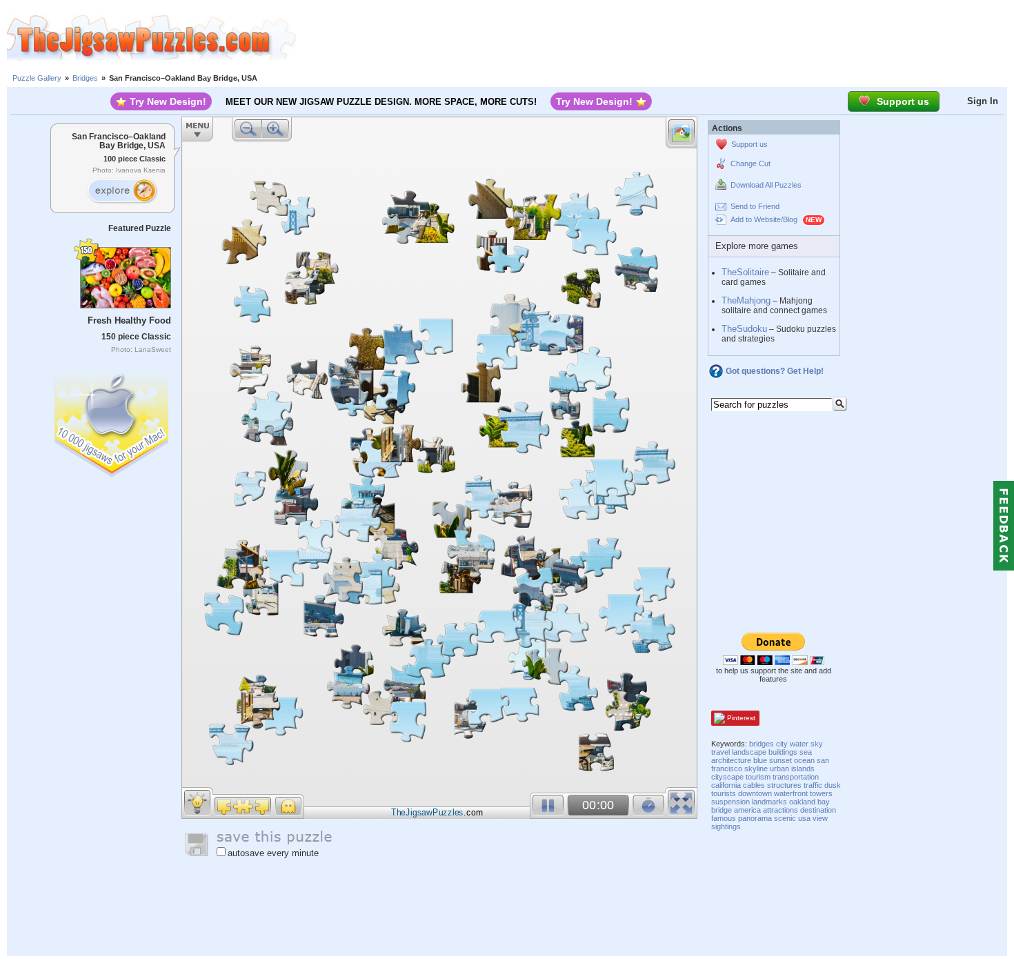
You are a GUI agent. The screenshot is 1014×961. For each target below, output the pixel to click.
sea (805, 752)
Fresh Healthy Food (129, 320)
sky (817, 744)
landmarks (769, 801)
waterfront (791, 793)
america (747, 810)
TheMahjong (746, 300)
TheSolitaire (745, 272)
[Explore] (122, 191)
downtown (755, 793)
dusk (832, 785)
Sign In (982, 101)
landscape (749, 752)
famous (723, 818)
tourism (758, 777)
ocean (804, 760)
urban (779, 768)
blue (760, 760)
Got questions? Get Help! (775, 371)
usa (804, 818)
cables (754, 785)
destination (818, 810)
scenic (785, 818)
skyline (756, 768)
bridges (761, 744)
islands (803, 768)
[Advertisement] (655, 38)
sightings (726, 826)
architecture (731, 760)
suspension (730, 801)
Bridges (85, 78)
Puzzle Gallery (36, 78)
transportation (796, 777)
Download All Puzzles (766, 185)
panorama (755, 818)
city (782, 744)
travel (720, 752)
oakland (802, 801)
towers (821, 793)
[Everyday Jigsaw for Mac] (112, 421)
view (820, 818)
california (726, 785)
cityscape (727, 777)
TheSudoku (744, 329)
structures (784, 785)
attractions (780, 810)
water (799, 744)
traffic (813, 785)
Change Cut (750, 163)
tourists (723, 793)
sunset (780, 760)
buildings (782, 752)
